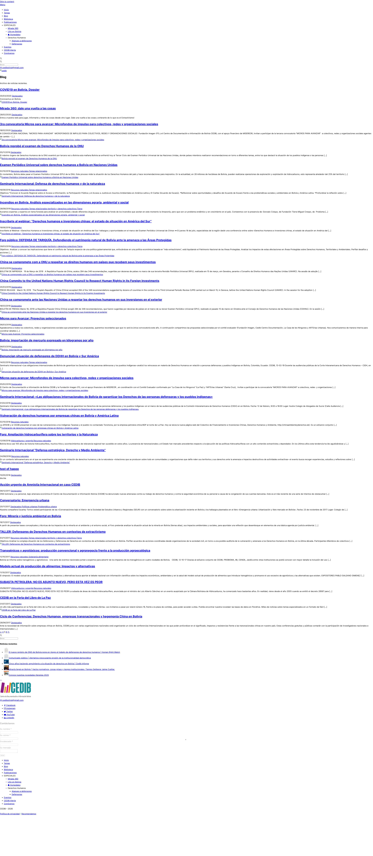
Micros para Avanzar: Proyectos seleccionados (33, 318)
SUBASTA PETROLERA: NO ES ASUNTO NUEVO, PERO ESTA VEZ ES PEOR (51, 582)
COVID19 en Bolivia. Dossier (20, 89)
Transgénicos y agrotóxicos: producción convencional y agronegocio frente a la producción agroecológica (75, 550)
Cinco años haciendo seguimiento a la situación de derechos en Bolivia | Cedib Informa (49, 663)
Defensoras (17, 44)
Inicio (6, 10)
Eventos (7, 47)
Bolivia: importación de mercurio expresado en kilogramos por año (46, 340)
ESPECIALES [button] (10, 25)
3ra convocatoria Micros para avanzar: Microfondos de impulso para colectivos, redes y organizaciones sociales (79, 124)
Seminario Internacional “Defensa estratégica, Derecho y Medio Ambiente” (53, 450)
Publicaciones (10, 22)
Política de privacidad (10, 814)
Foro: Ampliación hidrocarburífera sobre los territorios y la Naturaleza (49, 434)
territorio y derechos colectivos (62, 209)
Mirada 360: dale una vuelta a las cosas (28, 108)
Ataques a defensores (22, 41)
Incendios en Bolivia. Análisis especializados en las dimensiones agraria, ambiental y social (64, 202)
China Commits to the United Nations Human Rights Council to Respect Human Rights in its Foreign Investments (79, 280)
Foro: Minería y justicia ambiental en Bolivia (30, 516)
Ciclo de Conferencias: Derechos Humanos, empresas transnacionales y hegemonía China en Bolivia (71, 616)
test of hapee (9, 469)
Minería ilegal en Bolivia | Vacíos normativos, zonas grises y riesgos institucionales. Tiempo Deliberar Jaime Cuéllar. (62, 669)
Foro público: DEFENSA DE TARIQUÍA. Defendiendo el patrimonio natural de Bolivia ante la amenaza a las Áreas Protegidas (86, 240)
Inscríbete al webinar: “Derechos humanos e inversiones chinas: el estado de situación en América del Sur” (76, 221)
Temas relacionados (38, 171)
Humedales (15, 34)
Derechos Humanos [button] (17, 37)
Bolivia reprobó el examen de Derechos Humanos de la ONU (42, 146)
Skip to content (7, 1)
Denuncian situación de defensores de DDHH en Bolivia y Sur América (49, 356)
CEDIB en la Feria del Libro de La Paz (25, 597)
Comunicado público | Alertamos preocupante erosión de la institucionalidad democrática (50, 658)
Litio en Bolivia (14, 31)
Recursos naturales (19, 171)
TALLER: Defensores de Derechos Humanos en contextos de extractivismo (53, 531)
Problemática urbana (47, 506)
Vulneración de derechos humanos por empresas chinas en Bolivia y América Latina (59, 415)
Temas (7, 13)
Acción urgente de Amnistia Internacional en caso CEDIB (40, 484)
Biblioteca (8, 19)
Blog (6, 16)
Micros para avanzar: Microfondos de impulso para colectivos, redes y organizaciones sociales (66, 378)
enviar (2, 755)
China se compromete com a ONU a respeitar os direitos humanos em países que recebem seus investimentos (78, 262)
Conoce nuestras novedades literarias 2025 (29, 675)
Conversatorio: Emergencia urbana (24, 500)
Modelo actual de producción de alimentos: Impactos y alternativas (47, 566)
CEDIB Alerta (10, 50)
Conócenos (9, 53)
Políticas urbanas (29, 506)
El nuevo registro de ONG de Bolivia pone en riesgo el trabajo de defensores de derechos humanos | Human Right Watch (64, 652)
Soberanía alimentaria (38, 557)
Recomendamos (28, 814)
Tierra (79, 209)
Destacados (17, 96)
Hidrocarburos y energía (22, 441)
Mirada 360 (13, 28)
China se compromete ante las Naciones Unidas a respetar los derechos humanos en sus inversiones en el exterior (81, 299)
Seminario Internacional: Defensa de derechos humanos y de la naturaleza (52, 183)
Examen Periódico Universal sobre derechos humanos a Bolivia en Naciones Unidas (58, 165)
